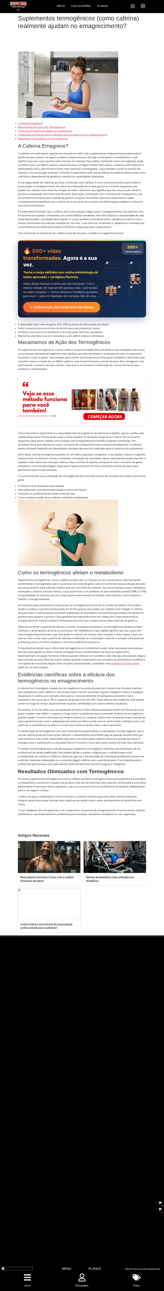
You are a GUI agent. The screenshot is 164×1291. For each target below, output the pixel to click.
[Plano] (137, 1277)
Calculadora (81, 6)
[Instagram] (143, 6)
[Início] (27, 1277)
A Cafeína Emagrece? (30, 123)
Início (61, 6)
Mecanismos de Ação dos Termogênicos (41, 127)
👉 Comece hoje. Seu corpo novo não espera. (61, 307)
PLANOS (94, 1268)
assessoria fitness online (125, 663)
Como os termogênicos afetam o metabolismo (45, 131)
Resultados (81, 1285)
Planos (102, 6)
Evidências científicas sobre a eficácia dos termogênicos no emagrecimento (62, 134)
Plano (136, 1285)
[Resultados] (82, 1277)
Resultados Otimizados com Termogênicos (43, 138)
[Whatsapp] (133, 6)
